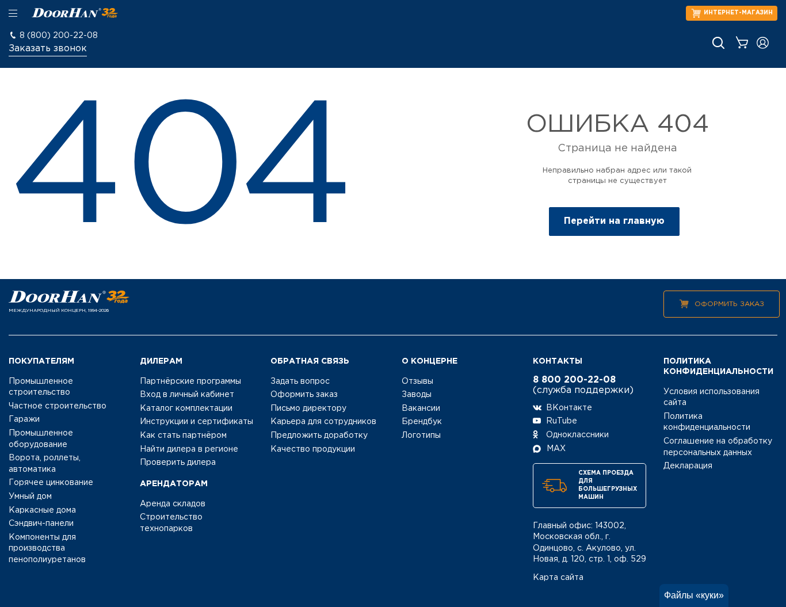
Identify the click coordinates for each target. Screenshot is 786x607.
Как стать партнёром (183, 435)
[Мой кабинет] (763, 43)
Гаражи (24, 419)
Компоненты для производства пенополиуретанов (47, 548)
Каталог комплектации (186, 408)
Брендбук (422, 421)
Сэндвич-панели (41, 523)
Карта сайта (558, 577)
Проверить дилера (178, 462)
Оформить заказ (729, 304)
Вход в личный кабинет (187, 394)
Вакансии (421, 408)
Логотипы (421, 435)
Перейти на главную (614, 221)
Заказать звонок (48, 48)
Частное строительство (57, 406)
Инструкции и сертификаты (196, 421)
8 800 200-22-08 (574, 380)
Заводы (417, 394)
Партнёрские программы (190, 381)
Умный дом (30, 496)
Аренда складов (172, 504)
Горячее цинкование (51, 482)
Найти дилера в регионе (189, 449)
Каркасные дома (42, 510)
